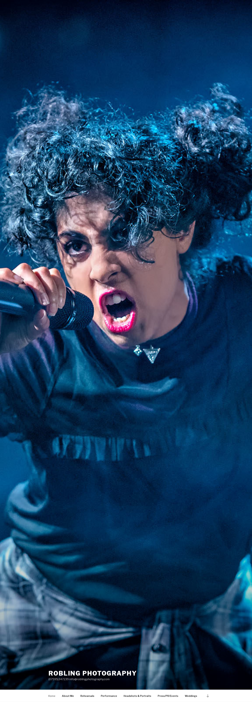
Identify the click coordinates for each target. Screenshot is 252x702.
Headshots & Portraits (137, 695)
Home (51, 695)
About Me (68, 695)
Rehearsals (87, 695)
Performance (109, 695)
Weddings (191, 695)
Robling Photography (93, 673)
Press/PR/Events (168, 695)
